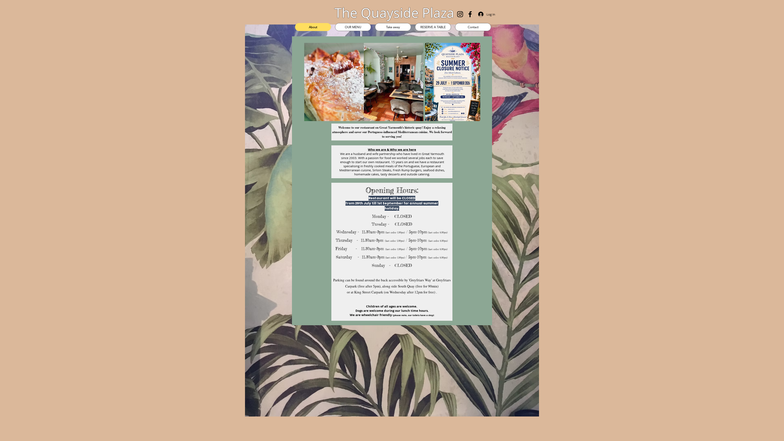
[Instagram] (460, 14)
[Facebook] (470, 14)
